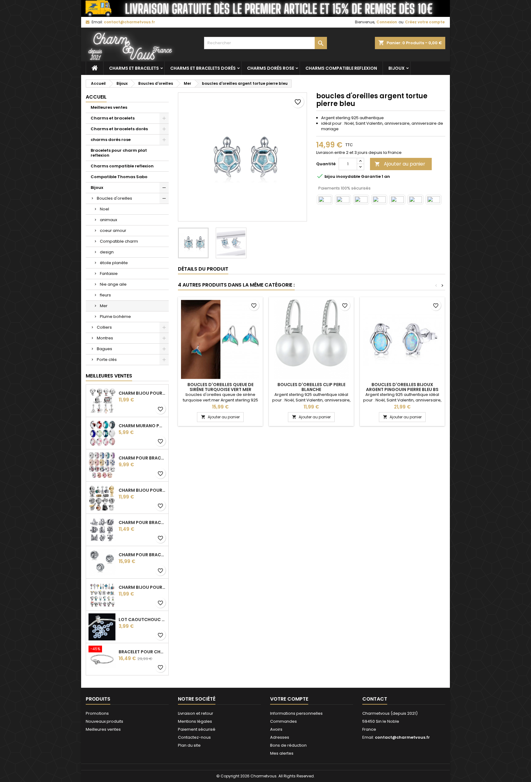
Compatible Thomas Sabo (119, 177)
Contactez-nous (194, 737)
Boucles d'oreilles (114, 198)
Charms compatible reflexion (341, 68)
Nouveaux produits (104, 721)
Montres (105, 338)
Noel (104, 209)
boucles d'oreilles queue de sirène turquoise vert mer (220, 387)
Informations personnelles (296, 713)
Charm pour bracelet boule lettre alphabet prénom (142, 554)
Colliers (104, 327)
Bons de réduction (288, 745)
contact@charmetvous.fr (129, 22)
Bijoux (396, 68)
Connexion (386, 22)
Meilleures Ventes (109, 375)
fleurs (105, 295)
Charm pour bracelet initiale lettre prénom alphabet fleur (142, 522)
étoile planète (114, 263)
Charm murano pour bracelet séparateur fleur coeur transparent (142, 425)
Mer (104, 306)
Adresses (279, 737)
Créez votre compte (425, 22)
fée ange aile (113, 284)
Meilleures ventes (109, 107)
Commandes (283, 721)
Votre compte (289, 698)
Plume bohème (115, 316)
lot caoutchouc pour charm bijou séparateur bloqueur (142, 619)
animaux (108, 220)
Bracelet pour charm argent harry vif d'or (142, 651)
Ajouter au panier (400, 163)
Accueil (96, 96)
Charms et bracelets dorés (203, 68)
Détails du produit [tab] (203, 268)
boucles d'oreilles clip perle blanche (311, 387)
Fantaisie (109, 273)
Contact (374, 698)
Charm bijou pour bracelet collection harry (142, 393)
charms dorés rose (270, 68)
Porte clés (107, 359)
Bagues (104, 349)
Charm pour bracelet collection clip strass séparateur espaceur (142, 458)
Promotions (97, 713)
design (107, 252)
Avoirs (276, 729)
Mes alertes (281, 753)
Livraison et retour (195, 713)
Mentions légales (195, 721)
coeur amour (113, 230)
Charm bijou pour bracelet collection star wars (142, 490)
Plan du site (189, 745)
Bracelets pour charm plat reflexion (119, 152)
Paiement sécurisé (196, 729)
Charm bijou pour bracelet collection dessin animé (142, 587)
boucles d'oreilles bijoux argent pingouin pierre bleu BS (402, 387)
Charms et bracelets (134, 68)
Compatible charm (119, 241)
